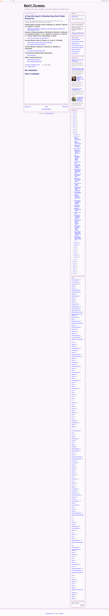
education (74, 374)
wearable (73, 587)
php (72, 480)
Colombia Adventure (76, 348)
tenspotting (74, 554)
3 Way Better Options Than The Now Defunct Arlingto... (77, 158)
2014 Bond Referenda (31, 55)
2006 (74, 271)
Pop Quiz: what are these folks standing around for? (77, 166)
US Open (73, 579)
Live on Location (75, 53)
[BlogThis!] (46, 65)
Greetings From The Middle (77, 146)
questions (74, 498)
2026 (74, 112)
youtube (73, 598)
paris (73, 476)
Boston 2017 (74, 329)
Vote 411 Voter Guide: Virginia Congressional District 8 (38, 38)
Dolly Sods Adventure (76, 366)
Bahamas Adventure (76, 307)
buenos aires (74, 331)
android (73, 299)
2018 (74, 126)
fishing (73, 386)
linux (72, 434)
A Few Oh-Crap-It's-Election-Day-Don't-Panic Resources (77, 228)
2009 (74, 266)
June (75, 248)
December (76, 134)
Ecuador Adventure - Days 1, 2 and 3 (77, 142)
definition (73, 358)
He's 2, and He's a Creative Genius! (77, 184)
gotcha (73, 406)
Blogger (61, 613)
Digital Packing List (75, 43)
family (73, 382)
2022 (74, 119)
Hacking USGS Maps (76, 39)
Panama (73, 472)
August (75, 245)
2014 (74, 132)
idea (72, 418)
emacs (73, 378)
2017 (74, 127)
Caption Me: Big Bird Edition (77, 206)
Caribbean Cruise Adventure (77, 339)
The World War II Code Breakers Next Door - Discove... (77, 202)
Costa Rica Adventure (76, 354)
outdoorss (74, 468)
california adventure (76, 335)
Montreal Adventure (75, 448)
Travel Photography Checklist (77, 41)
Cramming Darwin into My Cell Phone (77, 175)
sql (72, 545)
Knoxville (73, 426)
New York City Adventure (76, 456)
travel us (73, 562)
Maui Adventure (75, 438)
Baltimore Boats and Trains (77, 312)
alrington (73, 297)
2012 (74, 261)
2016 (74, 129)
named (73, 454)
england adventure (75, 380)
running (73, 522)
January (76, 257)
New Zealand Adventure (76, 458)
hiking (73, 414)
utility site (73, 581)
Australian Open (75, 303)
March (75, 254)
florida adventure (75, 388)
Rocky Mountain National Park (78, 514)
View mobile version (46, 109)
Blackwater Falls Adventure (77, 323)
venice (73, 583)
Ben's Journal (34, 5)
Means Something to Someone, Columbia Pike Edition (77, 171)
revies (73, 506)
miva (73, 442)
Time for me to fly (77, 148)
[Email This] (45, 65)
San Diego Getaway (76, 528)
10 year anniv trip (75, 279)
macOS (73, 436)
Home (46, 106)
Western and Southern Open (77, 589)
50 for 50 (73, 287)
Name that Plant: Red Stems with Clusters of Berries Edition (80, 99)
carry (73, 342)
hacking (33, 66)
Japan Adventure (75, 422)
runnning (73, 524)
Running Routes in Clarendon (77, 47)
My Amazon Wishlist (76, 51)
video (73, 585)
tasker (73, 552)
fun (72, 396)
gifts (72, 404)
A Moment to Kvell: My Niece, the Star (77, 209)
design (73, 360)
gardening (74, 402)
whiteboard (74, 592)
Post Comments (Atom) (49, 113)
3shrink (73, 285)
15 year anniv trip (75, 283)
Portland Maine (75, 488)
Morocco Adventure (75, 450)
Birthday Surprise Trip (76, 321)
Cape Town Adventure (76, 337)
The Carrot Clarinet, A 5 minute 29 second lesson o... (77, 196)
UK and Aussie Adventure (77, 570)
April (75, 252)
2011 (74, 263)
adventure (74, 293)
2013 (74, 259)
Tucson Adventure (75, 564)
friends (73, 394)
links (72, 432)
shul (72, 536)
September (76, 243)
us (72, 577)
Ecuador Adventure (75, 372)
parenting (73, 474)
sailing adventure (75, 526)
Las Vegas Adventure (76, 430)
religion (73, 502)
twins (73, 566)
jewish (73, 424)
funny (73, 398)
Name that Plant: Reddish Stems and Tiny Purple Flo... (77, 238)
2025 (74, 113)
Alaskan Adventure (75, 295)
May (75, 250)
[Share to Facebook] (48, 65)
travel (73, 560)
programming (74, 492)
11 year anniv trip (75, 281)
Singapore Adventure (76, 540)
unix (72, 575)
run (72, 520)
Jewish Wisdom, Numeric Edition (77, 192)
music (73, 452)
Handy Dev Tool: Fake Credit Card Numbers (77, 60)
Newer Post (28, 106)
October (76, 242)
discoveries (74, 364)
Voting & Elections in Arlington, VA (34, 59)
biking (73, 319)
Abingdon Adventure (76, 289)
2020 (74, 122)
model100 (74, 446)
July (75, 247)
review (73, 508)
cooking (73, 352)
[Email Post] (43, 64)
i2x (72, 416)
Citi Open (73, 346)
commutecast (74, 350)
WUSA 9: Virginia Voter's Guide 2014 (34, 61)
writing (73, 596)
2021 (74, 120)
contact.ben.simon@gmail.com (78, 19)
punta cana (74, 496)
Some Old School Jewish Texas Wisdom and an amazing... (77, 233)
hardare (73, 410)
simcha (73, 538)
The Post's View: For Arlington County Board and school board (39, 42)
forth (72, 392)
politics (73, 486)
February (76, 255)
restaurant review (75, 504)
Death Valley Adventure (76, 356)
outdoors (73, 466)
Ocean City (74, 460)
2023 (74, 117)
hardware (73, 412)
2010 (74, 264)
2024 (74, 115)
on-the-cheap (74, 462)
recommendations (75, 500)
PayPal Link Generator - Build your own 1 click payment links (78, 69)
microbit (73, 440)
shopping (73, 534)
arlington (30, 66)
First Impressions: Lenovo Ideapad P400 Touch (77, 89)
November (76, 136)
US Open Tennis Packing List (77, 45)
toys (72, 558)
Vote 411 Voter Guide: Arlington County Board (36, 44)
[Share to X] (47, 65)
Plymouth (73, 482)
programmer (74, 490)
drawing (73, 368)
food (72, 390)
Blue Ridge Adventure (76, 327)
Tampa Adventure (75, 547)
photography (74, 478)
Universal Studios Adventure (77, 572)
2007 (74, 270)
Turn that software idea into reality (78, 33)
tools (73, 556)
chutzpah (73, 344)
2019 (74, 124)
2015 (74, 131)
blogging (73, 325)
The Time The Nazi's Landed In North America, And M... (77, 152)
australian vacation (75, 306)
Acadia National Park (76, 291)
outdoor (73, 464)
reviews (73, 511)
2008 (74, 268)
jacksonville (74, 420)
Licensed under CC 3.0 (50, 613)
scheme (73, 530)
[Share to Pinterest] (49, 65)
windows (73, 594)
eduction (73, 376)
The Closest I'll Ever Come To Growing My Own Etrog (77, 216)
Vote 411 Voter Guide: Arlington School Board (36, 50)
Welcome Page (75, 16)
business (73, 333)
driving (73, 370)
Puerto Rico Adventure (76, 494)
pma (72, 484)
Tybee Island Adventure (76, 568)
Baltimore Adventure (76, 309)
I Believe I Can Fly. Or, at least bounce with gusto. (77, 180)
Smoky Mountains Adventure (77, 542)
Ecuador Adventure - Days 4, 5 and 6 (77, 138)
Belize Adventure (75, 317)
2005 (74, 273)
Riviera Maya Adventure (76, 513)
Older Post (65, 106)
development (74, 362)
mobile (73, 444)
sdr (72, 532)
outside (73, 470)
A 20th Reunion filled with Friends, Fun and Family (80, 78)
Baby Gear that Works (76, 49)
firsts (73, 384)
